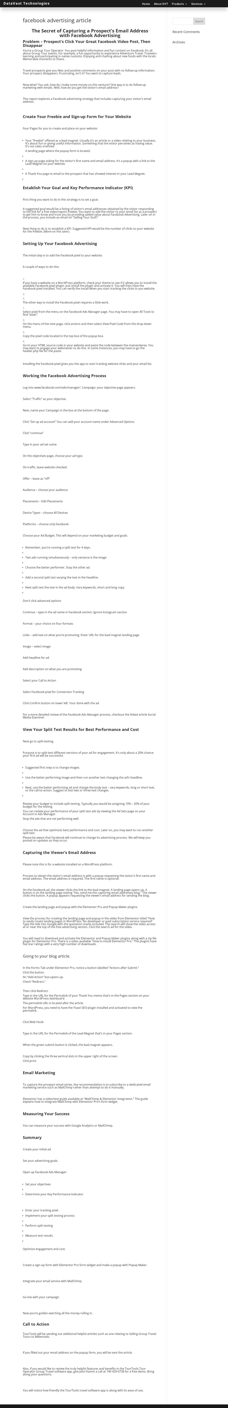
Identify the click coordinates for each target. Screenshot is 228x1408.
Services (197, 4)
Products (178, 4)
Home (146, 4)
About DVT (161, 4)
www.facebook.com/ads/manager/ (57, 387)
